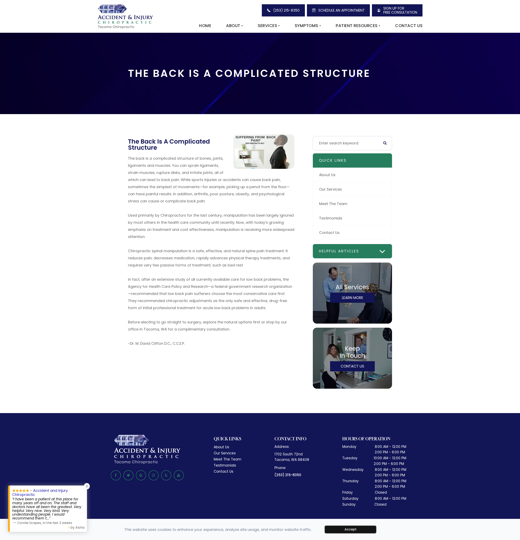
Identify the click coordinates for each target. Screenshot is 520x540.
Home (205, 25)
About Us (327, 174)
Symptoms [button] (306, 25)
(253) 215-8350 (287, 474)
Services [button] (267, 25)
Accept (350, 529)
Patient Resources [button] (357, 25)
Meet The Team (333, 203)
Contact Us (408, 25)
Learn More (352, 297)
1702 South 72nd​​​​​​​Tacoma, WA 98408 (291, 457)
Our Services (330, 189)
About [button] (233, 25)
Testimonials (330, 218)
